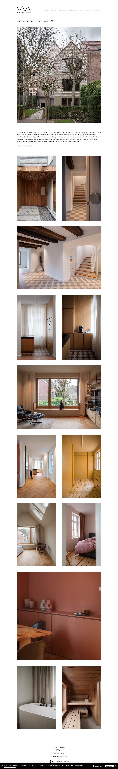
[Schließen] (116, 766)
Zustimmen (109, 766)
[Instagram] (52, 761)
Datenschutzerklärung (10, 767)
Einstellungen (98, 766)
